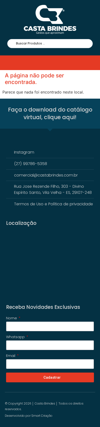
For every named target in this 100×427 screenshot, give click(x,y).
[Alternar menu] (14, 62)
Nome (12, 318)
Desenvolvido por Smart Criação (28, 416)
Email (11, 356)
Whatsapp (16, 337)
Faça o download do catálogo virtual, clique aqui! (50, 113)
